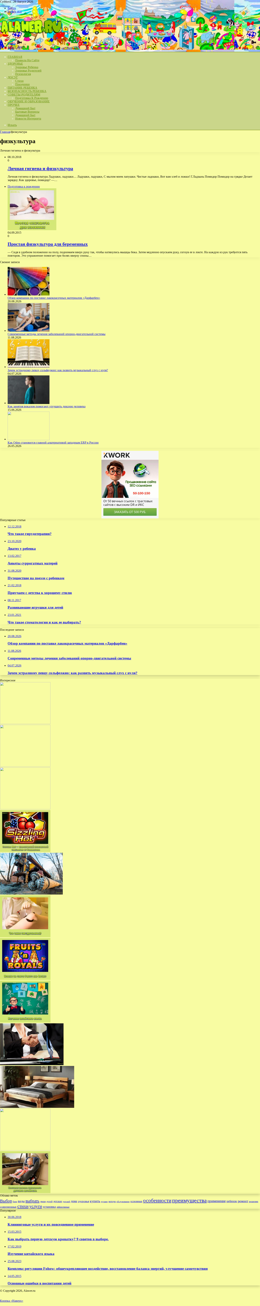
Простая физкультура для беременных (48, 244)
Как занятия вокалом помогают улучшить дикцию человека (46, 406)
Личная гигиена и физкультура (40, 168)
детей (49, 1201)
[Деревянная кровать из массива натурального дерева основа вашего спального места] (37, 1106)
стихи (23, 1206)
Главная (5, 131)
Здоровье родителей (28, 70)
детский (66, 1202)
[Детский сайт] (31, 37)
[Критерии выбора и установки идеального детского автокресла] (25, 1192)
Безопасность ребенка (27, 91)
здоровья (83, 1201)
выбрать (32, 1201)
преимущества (189, 1200)
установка (49, 1206)
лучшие (104, 1202)
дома (74, 1201)
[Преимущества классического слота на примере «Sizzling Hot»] (25, 851)
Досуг (13, 77)
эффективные (63, 1207)
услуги (35, 1206)
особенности (157, 1200)
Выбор (6, 1200)
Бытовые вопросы (27, 111)
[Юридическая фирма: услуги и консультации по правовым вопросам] (32, 1064)
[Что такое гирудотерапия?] (25, 936)
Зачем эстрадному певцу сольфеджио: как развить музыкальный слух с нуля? (58, 370)
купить (95, 1201)
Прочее (14, 104)
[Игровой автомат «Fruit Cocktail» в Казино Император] (25, 808)
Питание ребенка (22, 87)
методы (112, 1201)
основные (136, 1201)
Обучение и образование (29, 101)
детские (57, 1201)
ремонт (243, 1201)
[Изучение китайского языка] (25, 1021)
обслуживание (123, 1202)
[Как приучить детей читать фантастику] (25, 1149)
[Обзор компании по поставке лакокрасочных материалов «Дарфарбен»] (28, 294)
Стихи (19, 80)
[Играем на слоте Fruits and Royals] (25, 978)
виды (21, 1201)
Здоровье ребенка (26, 67)
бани (15, 1202)
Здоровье (15, 63)
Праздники (22, 84)
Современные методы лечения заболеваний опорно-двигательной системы (56, 334)
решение (253, 1201)
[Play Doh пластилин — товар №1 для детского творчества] (25, 723)
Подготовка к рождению (31, 98)
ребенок (232, 1201)
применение (216, 1201)
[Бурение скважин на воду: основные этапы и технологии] (31, 893)
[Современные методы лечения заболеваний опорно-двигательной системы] (28, 330)
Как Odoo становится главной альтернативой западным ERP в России (53, 442)
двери (43, 1201)
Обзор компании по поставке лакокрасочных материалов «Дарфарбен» (54, 297)
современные (8, 1206)
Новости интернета (28, 118)
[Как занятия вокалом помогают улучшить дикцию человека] (28, 403)
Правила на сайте (27, 60)
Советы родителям (24, 94)
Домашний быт (25, 108)
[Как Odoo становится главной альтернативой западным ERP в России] (28, 439)
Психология (23, 74)
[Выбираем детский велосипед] (25, 765)
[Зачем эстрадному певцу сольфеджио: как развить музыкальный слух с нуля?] (28, 366)
